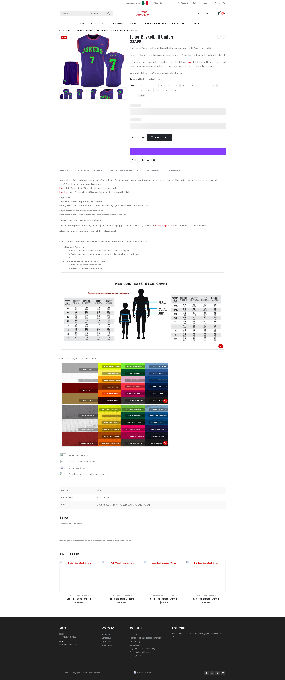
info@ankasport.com (68, 644)
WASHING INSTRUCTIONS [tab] (119, 170)
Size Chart (134, 634)
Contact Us (106, 638)
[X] (219, 3)
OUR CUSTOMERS (179, 24)
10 (168, 85)
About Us (158, 3)
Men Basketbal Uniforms (149, 79)
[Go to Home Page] (60, 30)
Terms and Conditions (139, 652)
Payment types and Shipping (142, 648)
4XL (167, 90)
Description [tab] (65, 170)
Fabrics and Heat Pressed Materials (145, 638)
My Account (183, 3)
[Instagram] (224, 3)
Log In (206, 3)
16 (192, 85)
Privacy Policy (135, 656)
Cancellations (135, 645)
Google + (148, 160)
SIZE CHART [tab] (83, 170)
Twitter (137, 160)
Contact (170, 3)
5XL (175, 90)
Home (81, 24)
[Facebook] (215, 3)
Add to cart (161, 137)
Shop (92, 24)
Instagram (217, 673)
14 (184, 85)
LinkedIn (143, 160)
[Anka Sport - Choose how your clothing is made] (142, 14)
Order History (107, 645)
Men (104, 24)
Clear (142, 95)
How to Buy (135, 641)
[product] (79, 576)
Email (153, 160)
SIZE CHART (133, 24)
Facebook (132, 160)
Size (132, 85)
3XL (158, 90)
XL (142, 90)
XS (199, 85)
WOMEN (117, 24)
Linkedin (223, 673)
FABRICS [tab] (98, 170)
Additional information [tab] (150, 170)
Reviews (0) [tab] (175, 170)
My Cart (195, 3)
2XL (149, 90)
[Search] (108, 13)
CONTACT (196, 24)
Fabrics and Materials (155, 24)
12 (176, 85)
